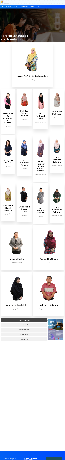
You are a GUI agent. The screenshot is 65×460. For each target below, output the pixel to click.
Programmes (24, 6)
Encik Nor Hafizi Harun (48, 305)
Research (16, 6)
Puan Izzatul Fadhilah (16, 305)
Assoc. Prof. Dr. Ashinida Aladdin (32, 76)
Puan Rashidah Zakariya (56, 159)
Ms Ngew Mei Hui (16, 259)
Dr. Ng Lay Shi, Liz (8, 161)
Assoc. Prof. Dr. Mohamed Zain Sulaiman (8, 118)
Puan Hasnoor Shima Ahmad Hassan (41, 166)
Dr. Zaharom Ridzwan (40, 210)
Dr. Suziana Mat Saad (57, 112)
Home (2, 6)
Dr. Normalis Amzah (24, 162)
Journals (32, 6)
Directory (8, 6)
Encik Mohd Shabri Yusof (24, 209)
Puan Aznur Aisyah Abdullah (8, 208)
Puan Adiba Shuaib (49, 259)
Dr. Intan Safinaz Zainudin (24, 113)
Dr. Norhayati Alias (40, 116)
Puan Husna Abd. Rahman (56, 209)
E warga (39, 6)
